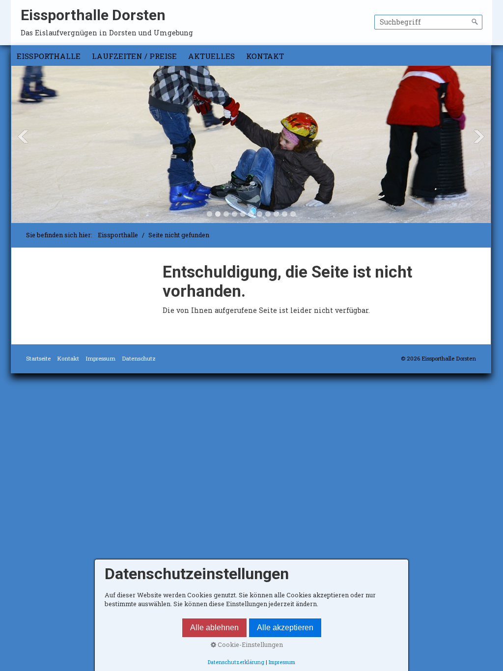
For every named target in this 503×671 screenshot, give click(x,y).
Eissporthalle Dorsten (93, 15)
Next (479, 136)
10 (284, 214)
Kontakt (68, 358)
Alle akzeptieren (285, 627)
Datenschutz (139, 358)
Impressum (100, 358)
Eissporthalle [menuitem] (49, 56)
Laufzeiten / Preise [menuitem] (134, 56)
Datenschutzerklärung (236, 662)
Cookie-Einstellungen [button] (249, 644)
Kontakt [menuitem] (265, 56)
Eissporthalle (118, 235)
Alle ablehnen (214, 627)
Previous (23, 136)
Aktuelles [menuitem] (211, 56)
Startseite (38, 358)
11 (293, 214)
